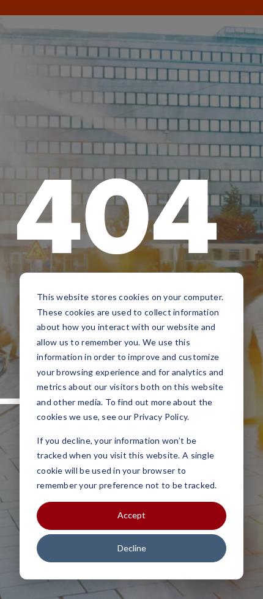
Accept (131, 515)
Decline (131, 548)
